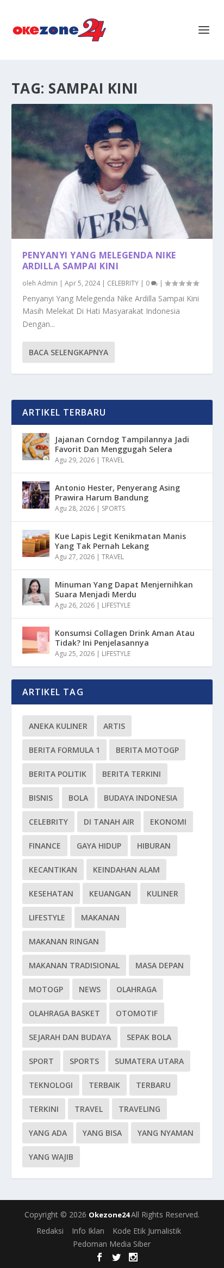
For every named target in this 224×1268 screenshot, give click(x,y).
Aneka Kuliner (58, 726)
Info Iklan (88, 1231)
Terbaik (104, 1085)
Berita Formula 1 (64, 750)
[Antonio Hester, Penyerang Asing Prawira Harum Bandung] (35, 495)
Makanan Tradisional (74, 965)
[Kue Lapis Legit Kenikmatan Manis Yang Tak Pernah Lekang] (35, 543)
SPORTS (113, 508)
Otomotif (137, 1013)
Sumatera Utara (149, 1061)
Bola (78, 798)
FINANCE (45, 845)
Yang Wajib (51, 1157)
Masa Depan (159, 965)
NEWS (90, 989)
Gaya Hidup (99, 845)
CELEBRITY (123, 283)
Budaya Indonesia (140, 798)
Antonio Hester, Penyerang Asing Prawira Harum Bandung (117, 493)
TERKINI (44, 1109)
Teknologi (51, 1085)
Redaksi (50, 1231)
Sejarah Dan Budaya (70, 1037)
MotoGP (46, 989)
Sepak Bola (149, 1037)
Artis (114, 726)
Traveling (139, 1109)
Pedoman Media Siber (112, 1244)
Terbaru (153, 1085)
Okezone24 (110, 1215)
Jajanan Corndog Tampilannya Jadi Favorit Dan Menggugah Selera (122, 444)
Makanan (100, 917)
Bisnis (41, 798)
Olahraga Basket (64, 1013)
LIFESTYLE (116, 605)
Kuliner (162, 893)
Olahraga (136, 989)
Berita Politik (57, 774)
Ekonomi (168, 822)
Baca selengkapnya (68, 352)
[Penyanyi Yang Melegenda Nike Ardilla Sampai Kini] (112, 171)
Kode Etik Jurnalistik (147, 1231)
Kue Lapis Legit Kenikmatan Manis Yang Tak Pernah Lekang (120, 541)
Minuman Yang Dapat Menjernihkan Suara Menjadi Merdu (124, 589)
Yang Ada (48, 1133)
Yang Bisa (102, 1133)
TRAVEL (113, 460)
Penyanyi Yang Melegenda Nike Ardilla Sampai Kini (99, 261)
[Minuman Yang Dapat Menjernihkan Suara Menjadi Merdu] (35, 591)
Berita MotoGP (147, 750)
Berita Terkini (131, 774)
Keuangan (110, 893)
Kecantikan (53, 869)
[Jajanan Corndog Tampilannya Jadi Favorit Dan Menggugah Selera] (35, 446)
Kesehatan (51, 893)
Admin (48, 283)
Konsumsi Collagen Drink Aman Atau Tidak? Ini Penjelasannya (125, 638)
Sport (41, 1061)
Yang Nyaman (166, 1133)
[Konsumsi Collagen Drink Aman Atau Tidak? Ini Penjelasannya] (35, 640)
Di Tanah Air (109, 822)
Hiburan (154, 845)
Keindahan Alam (126, 869)
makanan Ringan (64, 941)
